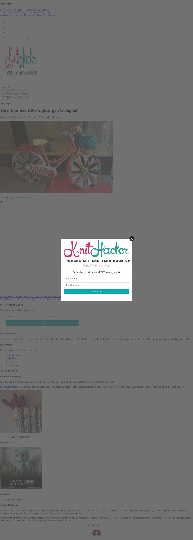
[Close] (131, 238)
